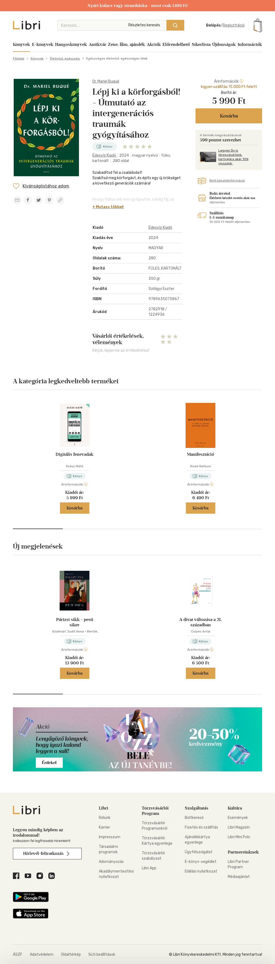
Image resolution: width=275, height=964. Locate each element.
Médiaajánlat (239, 876)
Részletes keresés (144, 25)
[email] (17, 200)
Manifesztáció (200, 454)
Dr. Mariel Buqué (105, 81)
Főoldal (18, 58)
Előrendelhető (176, 44)
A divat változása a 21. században (200, 622)
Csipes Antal (200, 631)
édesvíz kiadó (104, 155)
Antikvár (97, 44)
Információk (250, 44)
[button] (38, 528)
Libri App (149, 868)
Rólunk (104, 817)
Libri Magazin (239, 827)
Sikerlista (201, 44)
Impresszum (109, 837)
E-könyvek (42, 44)
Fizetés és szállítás (201, 827)
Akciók (154, 44)
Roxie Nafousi (200, 466)
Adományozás (111, 861)
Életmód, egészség (65, 58)
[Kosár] (258, 25)
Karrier (104, 827)
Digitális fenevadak (74, 454)
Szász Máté (74, 466)
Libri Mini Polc (239, 837)
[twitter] (38, 200)
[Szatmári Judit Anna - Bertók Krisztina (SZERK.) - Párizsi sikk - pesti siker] (75, 590)
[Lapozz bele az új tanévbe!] (137, 769)
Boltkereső (194, 817)
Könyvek (21, 44)
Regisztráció (234, 25)
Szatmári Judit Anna (68, 631)
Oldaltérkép (71, 954)
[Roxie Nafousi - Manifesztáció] (200, 425)
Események (238, 817)
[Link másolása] (60, 200)
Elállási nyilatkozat (201, 871)
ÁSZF (17, 954)
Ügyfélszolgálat (198, 852)
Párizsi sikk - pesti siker (74, 622)
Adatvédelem (41, 954)
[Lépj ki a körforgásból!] (46, 127)
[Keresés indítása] (175, 25)
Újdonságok (224, 44)
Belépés (213, 25)
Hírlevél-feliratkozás (44, 853)
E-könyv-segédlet (200, 861)
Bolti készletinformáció (227, 180)
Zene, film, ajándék (126, 44)
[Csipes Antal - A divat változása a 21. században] (201, 591)
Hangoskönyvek (71, 44)
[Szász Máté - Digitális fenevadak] (75, 425)
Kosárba (74, 507)
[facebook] (28, 200)
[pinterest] (49, 200)
